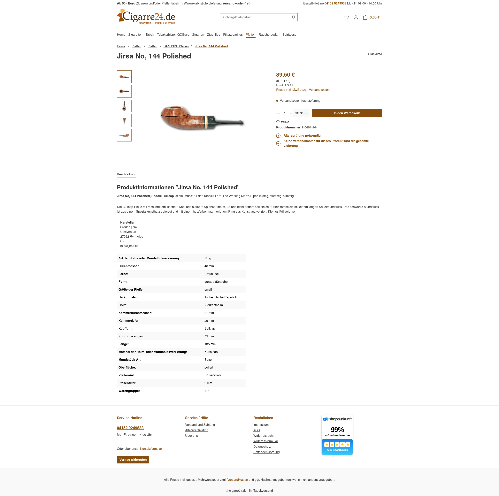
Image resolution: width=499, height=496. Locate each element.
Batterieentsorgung (266, 452)
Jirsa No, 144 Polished (211, 46)
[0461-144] (202, 117)
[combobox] (254, 17)
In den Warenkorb (347, 113)
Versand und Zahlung (200, 424)
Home (121, 46)
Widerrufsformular (265, 441)
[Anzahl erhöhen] (291, 113)
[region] (192, 117)
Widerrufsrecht (263, 435)
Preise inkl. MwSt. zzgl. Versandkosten (303, 89)
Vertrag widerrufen (133, 459)
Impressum (261, 424)
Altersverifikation (196, 430)
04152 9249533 (335, 3)
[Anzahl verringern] (278, 113)
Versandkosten (237, 479)
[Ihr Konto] (356, 17)
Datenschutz (262, 446)
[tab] (126, 174)
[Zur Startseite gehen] (146, 16)
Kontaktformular (151, 448)
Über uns (191, 435)
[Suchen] (293, 17)
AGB (256, 430)
